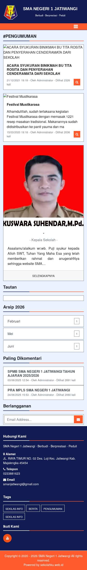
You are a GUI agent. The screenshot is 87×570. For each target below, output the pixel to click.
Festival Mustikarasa (23, 104)
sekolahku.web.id (51, 565)
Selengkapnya (43, 276)
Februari (42, 321)
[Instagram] (8, 538)
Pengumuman (53, 508)
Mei (42, 333)
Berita (33, 508)
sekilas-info (14, 508)
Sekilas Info (14, 517)
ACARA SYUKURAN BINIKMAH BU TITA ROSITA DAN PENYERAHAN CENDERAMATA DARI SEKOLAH (39, 69)
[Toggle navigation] (76, 26)
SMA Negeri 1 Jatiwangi (54, 556)
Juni (42, 346)
